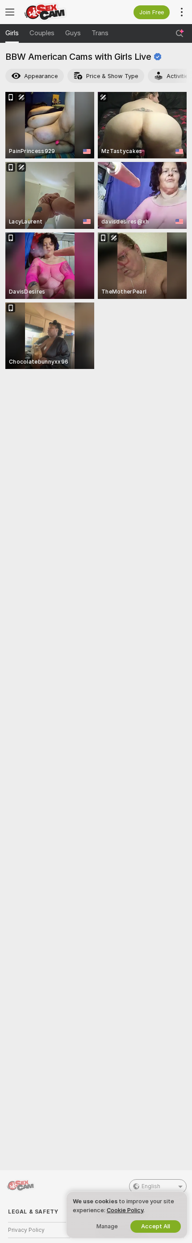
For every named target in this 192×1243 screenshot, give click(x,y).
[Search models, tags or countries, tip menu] (179, 33)
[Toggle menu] (10, 12)
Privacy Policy (26, 1230)
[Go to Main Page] (58, 12)
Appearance (41, 76)
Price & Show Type (112, 76)
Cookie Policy (125, 1210)
